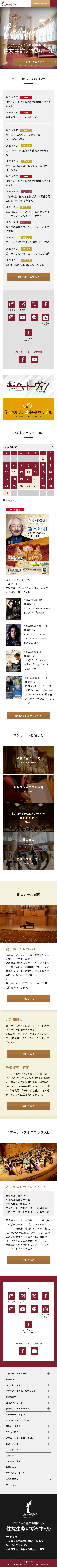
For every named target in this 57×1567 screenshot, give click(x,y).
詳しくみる (28, 998)
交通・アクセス (13, 1443)
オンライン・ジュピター (28, 339)
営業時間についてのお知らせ (21, 117)
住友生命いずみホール (16, 1373)
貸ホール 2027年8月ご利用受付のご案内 (28, 253)
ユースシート (12, 1449)
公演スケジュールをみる (28, 715)
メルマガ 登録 (45, 324)
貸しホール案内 (13, 1426)
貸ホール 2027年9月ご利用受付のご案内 (28, 242)
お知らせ (11, 310)
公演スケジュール (14, 1402)
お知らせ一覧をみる (28, 277)
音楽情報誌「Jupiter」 (17, 1414)
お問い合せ (11, 1467)
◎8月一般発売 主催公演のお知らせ (25, 264)
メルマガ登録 (45, 1315)
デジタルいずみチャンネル (18, 1408)
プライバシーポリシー (16, 1473)
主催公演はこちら (35, 62)
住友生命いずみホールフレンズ (21, 1391)
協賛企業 (10, 1455)
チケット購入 (12, 1432)
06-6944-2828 (20, 1545)
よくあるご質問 (13, 1461)
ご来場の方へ (12, 1396)
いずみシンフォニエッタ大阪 (19, 1437)
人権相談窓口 (12, 1478)
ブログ (22, 310)
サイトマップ (12, 1484)
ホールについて (13, 1385)
